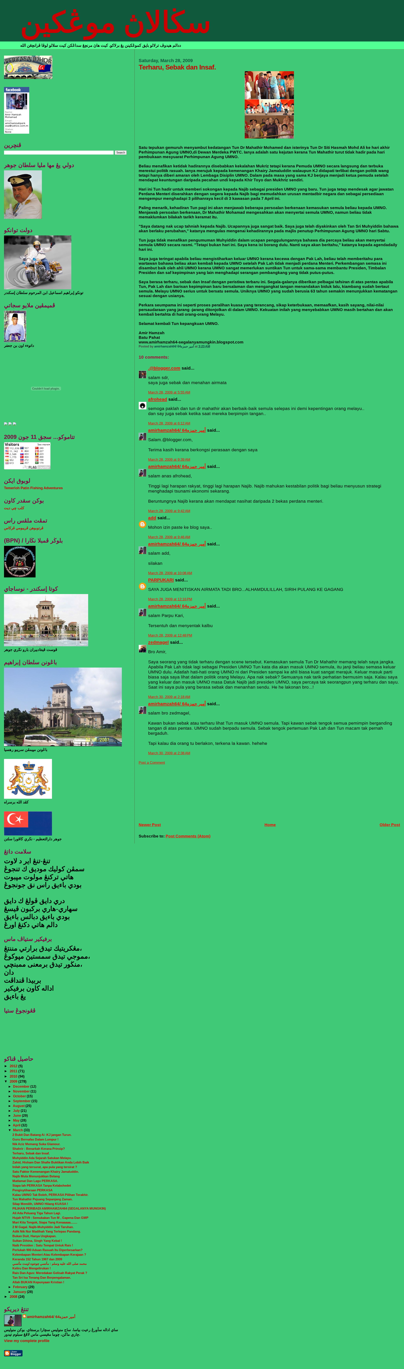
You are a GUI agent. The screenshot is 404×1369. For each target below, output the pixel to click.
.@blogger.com (164, 368)
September (22, 1101)
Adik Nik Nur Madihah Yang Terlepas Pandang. (46, 1231)
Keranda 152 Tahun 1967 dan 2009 (37, 1259)
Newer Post (150, 825)
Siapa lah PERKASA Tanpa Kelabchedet (41, 1185)
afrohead (157, 399)
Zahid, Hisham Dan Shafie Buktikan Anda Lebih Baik (50, 1162)
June (17, 1115)
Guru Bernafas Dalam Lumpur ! (35, 1139)
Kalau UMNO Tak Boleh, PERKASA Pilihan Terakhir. (50, 1195)
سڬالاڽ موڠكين (115, 22)
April (17, 1125)
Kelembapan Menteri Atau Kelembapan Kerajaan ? (49, 1254)
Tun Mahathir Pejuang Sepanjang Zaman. (42, 1199)
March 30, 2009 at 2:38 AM (169, 753)
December (21, 1086)
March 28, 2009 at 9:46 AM (169, 537)
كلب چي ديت (14, 508)
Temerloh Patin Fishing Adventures (33, 488)
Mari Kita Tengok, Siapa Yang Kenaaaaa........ (44, 1222)
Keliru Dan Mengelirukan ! (31, 1268)
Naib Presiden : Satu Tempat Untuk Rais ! (42, 1245)
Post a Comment (152, 763)
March (18, 1130)
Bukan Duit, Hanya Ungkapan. (34, 1236)
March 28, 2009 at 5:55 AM (169, 392)
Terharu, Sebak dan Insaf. (31, 1153)
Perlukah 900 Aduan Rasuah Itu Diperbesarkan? (47, 1250)
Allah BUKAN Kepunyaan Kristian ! (38, 1282)
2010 (14, 1076)
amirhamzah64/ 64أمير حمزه (177, 430)
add (152, 517)
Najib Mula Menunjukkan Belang (36, 1176)
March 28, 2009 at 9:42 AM (169, 511)
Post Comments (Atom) (188, 836)
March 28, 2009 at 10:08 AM (170, 573)
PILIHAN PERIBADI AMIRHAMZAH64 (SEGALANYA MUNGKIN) (59, 1208)
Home (270, 825)
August (19, 1106)
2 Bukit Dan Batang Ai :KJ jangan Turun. (42, 1135)
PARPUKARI (161, 579)
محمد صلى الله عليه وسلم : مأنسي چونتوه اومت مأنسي (49, 1263)
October (20, 1096)
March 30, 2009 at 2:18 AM (169, 697)
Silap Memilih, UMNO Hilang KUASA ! (40, 1204)
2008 (14, 1297)
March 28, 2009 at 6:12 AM (169, 423)
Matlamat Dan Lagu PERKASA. (35, 1181)
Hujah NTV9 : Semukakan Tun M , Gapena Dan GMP (50, 1217)
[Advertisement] (170, 791)
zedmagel (158, 642)
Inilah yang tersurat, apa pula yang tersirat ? (44, 1167)
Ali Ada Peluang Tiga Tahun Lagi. (36, 1213)
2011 (14, 1071)
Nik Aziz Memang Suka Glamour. (36, 1144)
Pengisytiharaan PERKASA (32, 1190)
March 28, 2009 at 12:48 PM (170, 635)
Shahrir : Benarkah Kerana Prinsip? (38, 1148)
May (16, 1120)
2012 (14, 1066)
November (22, 1091)
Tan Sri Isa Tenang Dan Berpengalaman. (41, 1277)
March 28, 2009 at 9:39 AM (169, 460)
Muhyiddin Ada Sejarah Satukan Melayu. (42, 1158)
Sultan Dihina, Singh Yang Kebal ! (37, 1240)
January (20, 1292)
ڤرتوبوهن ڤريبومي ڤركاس (23, 528)
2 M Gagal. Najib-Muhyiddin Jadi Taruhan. (43, 1227)
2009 (14, 1081)
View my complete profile (26, 1341)
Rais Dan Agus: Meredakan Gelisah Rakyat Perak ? (49, 1273)
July (17, 1111)
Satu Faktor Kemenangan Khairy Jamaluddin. (45, 1171)
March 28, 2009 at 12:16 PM (170, 599)
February (20, 1287)
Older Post (390, 825)
